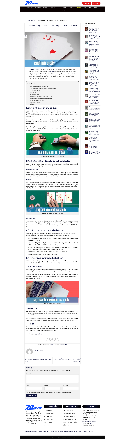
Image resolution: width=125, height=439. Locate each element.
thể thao (72, 8)
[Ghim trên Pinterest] (55, 339)
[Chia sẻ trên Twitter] (50, 339)
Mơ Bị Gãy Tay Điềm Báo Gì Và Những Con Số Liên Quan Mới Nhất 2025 (94, 59)
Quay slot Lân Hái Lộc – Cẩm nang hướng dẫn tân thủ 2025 (94, 146)
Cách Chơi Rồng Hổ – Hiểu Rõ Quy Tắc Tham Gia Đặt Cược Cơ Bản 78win (94, 30)
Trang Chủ (27, 20)
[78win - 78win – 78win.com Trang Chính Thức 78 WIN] (32, 3)
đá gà (58, 8)
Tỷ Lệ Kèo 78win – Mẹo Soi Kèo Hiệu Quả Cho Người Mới (94, 133)
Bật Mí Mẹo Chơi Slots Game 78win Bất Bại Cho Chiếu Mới (94, 152)
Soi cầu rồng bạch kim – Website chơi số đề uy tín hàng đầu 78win (94, 108)
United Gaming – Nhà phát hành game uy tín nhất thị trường (94, 127)
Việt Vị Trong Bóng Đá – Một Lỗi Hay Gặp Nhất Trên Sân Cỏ (94, 114)
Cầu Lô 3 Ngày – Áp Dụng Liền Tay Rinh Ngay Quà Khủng (94, 72)
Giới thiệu (38, 8)
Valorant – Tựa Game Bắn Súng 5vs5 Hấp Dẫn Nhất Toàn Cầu (94, 120)
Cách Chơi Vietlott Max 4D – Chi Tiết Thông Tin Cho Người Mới (94, 51)
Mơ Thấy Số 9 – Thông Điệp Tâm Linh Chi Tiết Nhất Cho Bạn (94, 37)
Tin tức (95, 8)
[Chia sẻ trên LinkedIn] (58, 339)
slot (64, 8)
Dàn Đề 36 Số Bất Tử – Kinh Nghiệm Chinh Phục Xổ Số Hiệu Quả (94, 90)
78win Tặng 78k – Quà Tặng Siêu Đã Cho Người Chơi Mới (94, 84)
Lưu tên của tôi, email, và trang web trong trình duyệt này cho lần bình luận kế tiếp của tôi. (50, 392)
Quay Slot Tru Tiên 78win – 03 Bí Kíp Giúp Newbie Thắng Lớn (94, 139)
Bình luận (28, 373)
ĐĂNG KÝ (87, 3)
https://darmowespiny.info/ (89, 421)
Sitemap (84, 427)
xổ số (79, 8)
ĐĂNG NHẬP (96, 3)
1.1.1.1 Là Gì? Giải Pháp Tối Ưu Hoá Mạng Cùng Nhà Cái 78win (94, 44)
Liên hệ (63, 10)
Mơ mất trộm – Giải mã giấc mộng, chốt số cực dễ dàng (94, 65)
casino (52, 8)
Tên (27, 385)
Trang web (65, 385)
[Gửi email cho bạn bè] (52, 339)
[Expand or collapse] (77, 83)
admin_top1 (58, 29)
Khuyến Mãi (87, 8)
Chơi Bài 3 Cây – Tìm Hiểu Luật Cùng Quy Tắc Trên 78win (94, 96)
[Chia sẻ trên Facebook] (47, 339)
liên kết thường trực (63, 344)
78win (52, 71)
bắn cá (45, 8)
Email (46, 385)
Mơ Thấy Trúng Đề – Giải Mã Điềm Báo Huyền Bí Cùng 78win (94, 78)
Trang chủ (30, 8)
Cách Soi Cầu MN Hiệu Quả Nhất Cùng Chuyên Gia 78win (94, 102)
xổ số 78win (34, 20)
